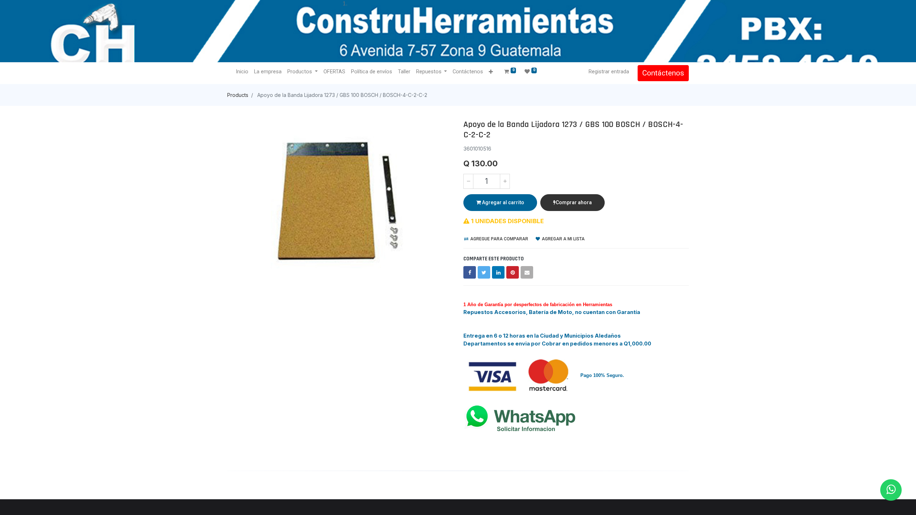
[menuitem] (242, 72)
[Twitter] (484, 272)
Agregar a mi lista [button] (563, 238)
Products (237, 95)
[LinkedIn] (498, 272)
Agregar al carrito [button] (502, 202)
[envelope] (527, 272)
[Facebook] (469, 272)
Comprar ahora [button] (574, 202)
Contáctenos (663, 73)
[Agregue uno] (505, 181)
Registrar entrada (609, 71)
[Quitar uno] (468, 181)
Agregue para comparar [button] (498, 238)
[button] (491, 72)
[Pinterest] (512, 272)
